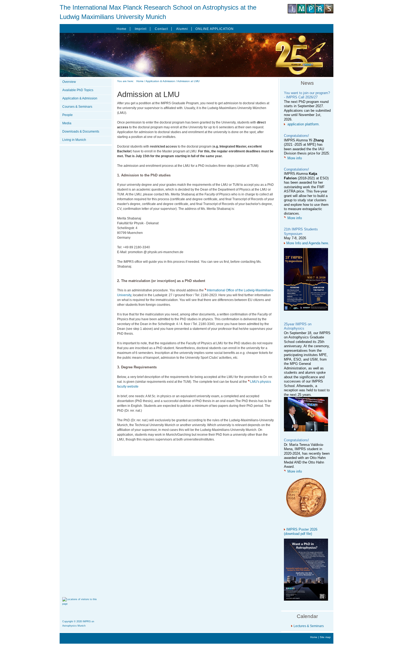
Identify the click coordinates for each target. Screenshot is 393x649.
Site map (325, 637)
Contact (161, 29)
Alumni (182, 29)
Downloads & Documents (80, 131)
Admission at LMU (188, 81)
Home (121, 29)
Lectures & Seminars (309, 626)
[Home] (310, 12)
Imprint (141, 29)
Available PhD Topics (77, 90)
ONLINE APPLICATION (214, 29)
